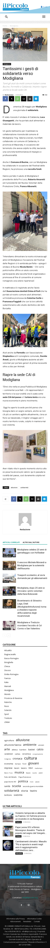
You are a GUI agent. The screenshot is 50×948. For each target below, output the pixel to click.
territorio (8, 795)
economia (8, 763)
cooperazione (38, 754)
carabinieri (8, 754)
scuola (16, 785)
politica (23, 781)
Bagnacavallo (10, 654)
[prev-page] (4, 635)
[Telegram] (36, 98)
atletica (15, 749)
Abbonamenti (15, 921)
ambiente (29, 744)
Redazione (9, 95)
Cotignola (7, 759)
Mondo (7, 694)
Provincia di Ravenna (13, 698)
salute (37, 782)
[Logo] (16, 7)
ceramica (26, 753)
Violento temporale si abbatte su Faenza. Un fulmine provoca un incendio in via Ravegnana (30, 816)
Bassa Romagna (11, 658)
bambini (22, 749)
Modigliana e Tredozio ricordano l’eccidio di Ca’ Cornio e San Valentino (29, 625)
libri (31, 768)
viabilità (18, 794)
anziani (41, 745)
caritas (17, 754)
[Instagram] (28, 905)
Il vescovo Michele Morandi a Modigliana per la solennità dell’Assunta (31, 565)
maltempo (38, 768)
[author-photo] (25, 526)
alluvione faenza (12, 744)
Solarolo (7, 710)
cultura (30, 758)
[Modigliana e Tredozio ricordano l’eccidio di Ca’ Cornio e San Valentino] (9, 625)
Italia (6, 682)
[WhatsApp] (17, 98)
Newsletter (27, 921)
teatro (33, 790)
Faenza (5, 582)
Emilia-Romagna (11, 674)
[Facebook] (5, 98)
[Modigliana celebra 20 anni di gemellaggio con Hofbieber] (9, 552)
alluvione (14, 487)
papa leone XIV (10, 781)
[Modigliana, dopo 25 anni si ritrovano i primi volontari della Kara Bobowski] (9, 591)
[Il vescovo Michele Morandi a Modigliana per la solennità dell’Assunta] (9, 565)
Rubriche (8, 702)
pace (41, 773)
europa (18, 764)
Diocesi (7, 670)
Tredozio (6, 629)
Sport (6, 714)
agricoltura (9, 740)
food (24, 764)
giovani (33, 763)
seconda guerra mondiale (33, 786)
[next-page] (8, 635)
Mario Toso (8, 773)
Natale (28, 773)
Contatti (37, 921)
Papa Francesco (25, 777)
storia (24, 790)
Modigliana (14, 26)
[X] (11, 98)
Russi (6, 706)
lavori (16, 768)
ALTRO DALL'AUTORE (31, 542)
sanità (7, 786)
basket (31, 749)
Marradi (7, 686)
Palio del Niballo (10, 777)
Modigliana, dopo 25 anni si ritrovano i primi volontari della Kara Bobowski (31, 591)
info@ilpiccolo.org (30, 897)
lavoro (24, 768)
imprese (8, 768)
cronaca (17, 758)
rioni (31, 782)
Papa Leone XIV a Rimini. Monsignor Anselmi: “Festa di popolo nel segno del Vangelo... (31, 830)
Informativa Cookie (34, 919)
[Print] (30, 98)
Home (5, 26)
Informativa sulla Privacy (15, 919)
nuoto (34, 773)
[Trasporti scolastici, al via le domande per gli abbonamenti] (9, 578)
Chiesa (7, 666)
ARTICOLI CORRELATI (11, 542)
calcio (40, 749)
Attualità (7, 650)
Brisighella (8, 662)
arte (7, 749)
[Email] (23, 98)
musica (19, 772)
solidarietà (24, 487)
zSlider (7, 722)
